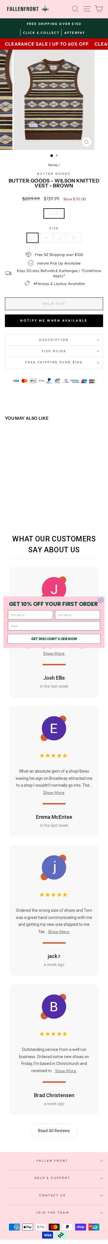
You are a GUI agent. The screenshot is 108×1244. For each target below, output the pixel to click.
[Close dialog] (100, 600)
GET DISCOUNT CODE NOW (54, 638)
